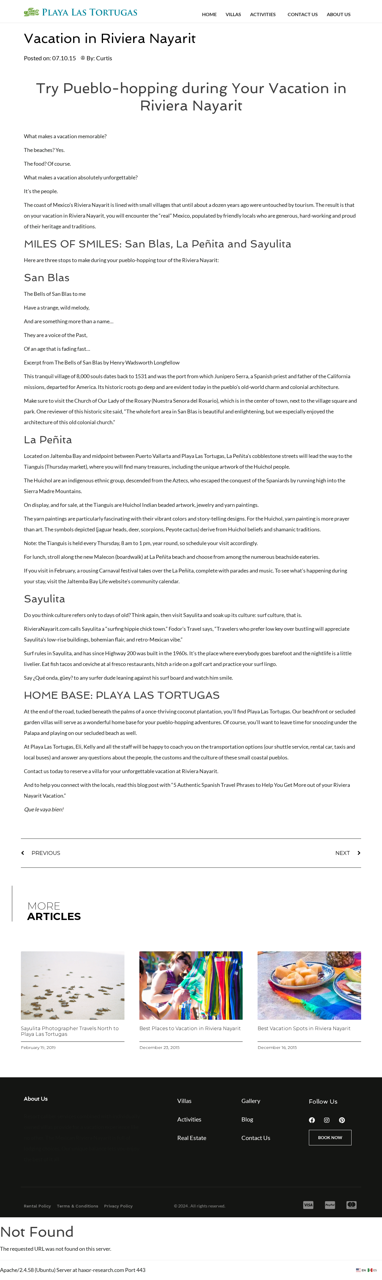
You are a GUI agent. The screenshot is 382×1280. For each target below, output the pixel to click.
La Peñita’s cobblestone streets (262, 456)
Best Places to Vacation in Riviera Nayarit (190, 1028)
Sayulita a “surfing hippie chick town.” (125, 628)
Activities (263, 14)
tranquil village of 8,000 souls (68, 376)
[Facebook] (312, 1120)
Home (209, 14)
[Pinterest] (342, 1120)
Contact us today (43, 771)
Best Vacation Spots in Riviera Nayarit (304, 1028)
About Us (339, 14)
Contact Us (303, 14)
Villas (233, 14)
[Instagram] (327, 1120)
